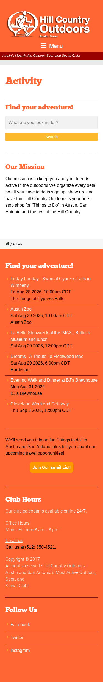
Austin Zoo (21, 309)
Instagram (20, 650)
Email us (14, 540)
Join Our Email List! (51, 467)
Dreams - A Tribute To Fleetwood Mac (46, 356)
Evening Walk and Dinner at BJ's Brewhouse (54, 380)
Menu (55, 46)
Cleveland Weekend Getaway (39, 403)
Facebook (20, 624)
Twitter (16, 637)
